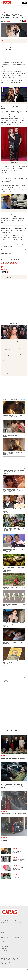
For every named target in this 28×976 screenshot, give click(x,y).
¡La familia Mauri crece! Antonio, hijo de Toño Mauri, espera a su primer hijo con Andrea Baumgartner (15, 372)
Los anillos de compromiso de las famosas (10, 262)
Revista (24, 2)
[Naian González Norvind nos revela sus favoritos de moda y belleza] (6, 851)
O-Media (3, 932)
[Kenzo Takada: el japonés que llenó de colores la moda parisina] (6, 868)
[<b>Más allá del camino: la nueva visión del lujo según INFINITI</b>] (14, 826)
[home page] (7, 2)
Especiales (4, 12)
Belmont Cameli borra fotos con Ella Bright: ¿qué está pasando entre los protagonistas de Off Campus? (15, 354)
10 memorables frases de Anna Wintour (18, 876)
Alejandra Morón (10, 21)
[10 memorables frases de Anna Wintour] (6, 876)
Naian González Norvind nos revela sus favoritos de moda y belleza (19, 851)
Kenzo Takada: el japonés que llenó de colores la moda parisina (18, 868)
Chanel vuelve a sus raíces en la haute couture (18, 860)
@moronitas (4, 261)
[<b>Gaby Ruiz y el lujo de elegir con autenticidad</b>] (14, 800)
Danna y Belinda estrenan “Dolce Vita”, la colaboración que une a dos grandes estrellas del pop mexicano (15, 360)
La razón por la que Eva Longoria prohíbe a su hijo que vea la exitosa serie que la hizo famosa (15, 342)
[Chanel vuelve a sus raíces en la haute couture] (6, 859)
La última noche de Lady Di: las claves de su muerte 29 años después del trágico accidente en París (14, 348)
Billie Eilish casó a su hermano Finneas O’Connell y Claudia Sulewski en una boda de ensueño (15, 366)
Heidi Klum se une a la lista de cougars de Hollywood (12, 268)
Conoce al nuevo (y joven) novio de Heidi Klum (12, 265)
